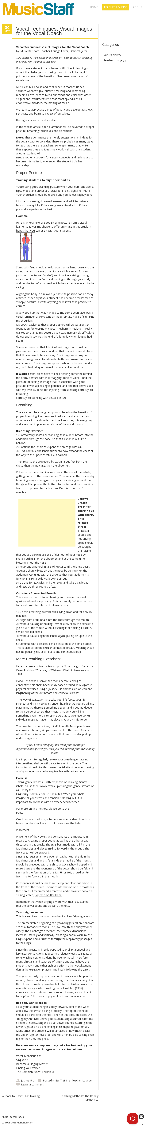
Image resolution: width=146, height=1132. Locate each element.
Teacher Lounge (115, 7)
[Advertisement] (46, 523)
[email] (141, 1116)
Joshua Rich (28, 1080)
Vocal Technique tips (28, 1056)
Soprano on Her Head (48, 895)
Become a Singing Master (32, 1064)
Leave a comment (32, 1084)
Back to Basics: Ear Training (21, 1096)
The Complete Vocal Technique (35, 1072)
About (137, 7)
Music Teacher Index (13, 1117)
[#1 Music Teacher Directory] (38, 16)
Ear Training (62, 1080)
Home (94, 7)
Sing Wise (22, 1060)
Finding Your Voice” (28, 1068)
